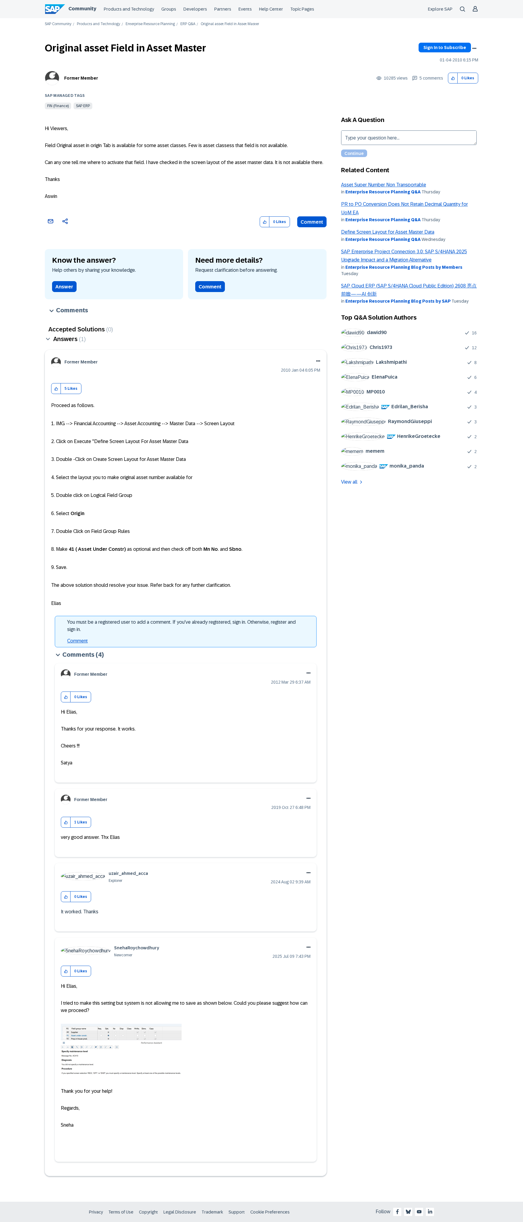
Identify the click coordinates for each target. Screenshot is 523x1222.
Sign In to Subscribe (444, 47)
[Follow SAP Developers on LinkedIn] (430, 1211)
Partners (222, 9)
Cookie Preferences (270, 1212)
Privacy (96, 1212)
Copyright (148, 1212)
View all (349, 482)
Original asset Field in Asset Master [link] (230, 24)
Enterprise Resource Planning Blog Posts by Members (403, 267)
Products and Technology (129, 9)
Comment (312, 222)
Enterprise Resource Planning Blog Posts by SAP (398, 301)
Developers (195, 9)
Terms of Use (120, 1212)
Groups (168, 9)
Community (82, 8)
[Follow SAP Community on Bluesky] (408, 1211)
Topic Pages (302, 9)
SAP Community (58, 24)
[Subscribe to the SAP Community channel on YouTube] (419, 1211)
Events (245, 9)
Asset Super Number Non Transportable (383, 184)
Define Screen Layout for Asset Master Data (387, 232)
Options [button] (474, 48)
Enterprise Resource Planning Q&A (383, 191)
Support (237, 1212)
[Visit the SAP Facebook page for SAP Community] (397, 1211)
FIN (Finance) (58, 106)
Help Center (271, 9)
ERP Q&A (187, 24)
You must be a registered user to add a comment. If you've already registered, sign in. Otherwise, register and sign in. (181, 625)
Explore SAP (440, 9)
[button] (453, 78)
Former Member (81, 78)
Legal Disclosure (179, 1212)
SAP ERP (83, 106)
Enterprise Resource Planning (150, 24)
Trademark (212, 1212)
